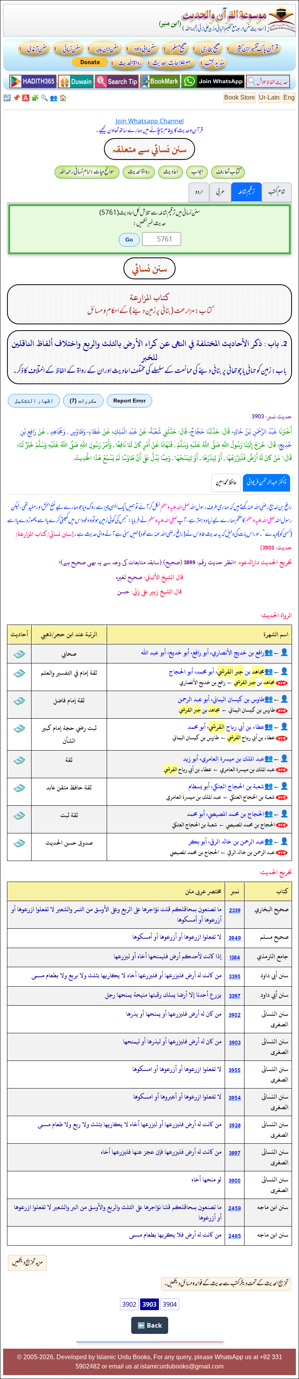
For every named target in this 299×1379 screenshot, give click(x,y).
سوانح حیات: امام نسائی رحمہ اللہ (87, 172)
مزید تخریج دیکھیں (27, 1263)
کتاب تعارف (228, 172)
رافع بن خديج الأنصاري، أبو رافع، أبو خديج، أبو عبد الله (202, 652)
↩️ (7, 97)
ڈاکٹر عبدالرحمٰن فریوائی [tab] (266, 482)
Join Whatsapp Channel (150, 121)
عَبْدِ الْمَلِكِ (125, 431)
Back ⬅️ (149, 1325)
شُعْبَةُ (155, 431)
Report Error (129, 400)
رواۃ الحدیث (139, 172)
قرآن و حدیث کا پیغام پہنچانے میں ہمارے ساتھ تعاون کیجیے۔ (149, 130)
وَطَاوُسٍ (78, 431)
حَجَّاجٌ (197, 431)
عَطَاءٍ (95, 431)
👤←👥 (276, 652)
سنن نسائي (149, 268)
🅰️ (26, 97)
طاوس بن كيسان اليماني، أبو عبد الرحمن (221, 699)
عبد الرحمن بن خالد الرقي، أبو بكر (226, 841)
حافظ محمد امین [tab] (226, 482)
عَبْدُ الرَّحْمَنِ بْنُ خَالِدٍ (255, 431)
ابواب (197, 172)
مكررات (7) (83, 400)
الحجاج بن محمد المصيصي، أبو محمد (225, 814)
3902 (129, 1304)
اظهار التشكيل (33, 400)
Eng (289, 97)
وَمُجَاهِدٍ (57, 431)
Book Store (239, 97)
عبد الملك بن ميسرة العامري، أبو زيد (223, 758)
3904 (170, 1304)
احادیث (170, 172)
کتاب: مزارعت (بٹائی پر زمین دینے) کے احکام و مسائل (149, 311)
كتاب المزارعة (150, 298)
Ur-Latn (269, 97)
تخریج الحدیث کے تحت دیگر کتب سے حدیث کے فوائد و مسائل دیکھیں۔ (226, 1284)
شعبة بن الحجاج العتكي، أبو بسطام (226, 786)
